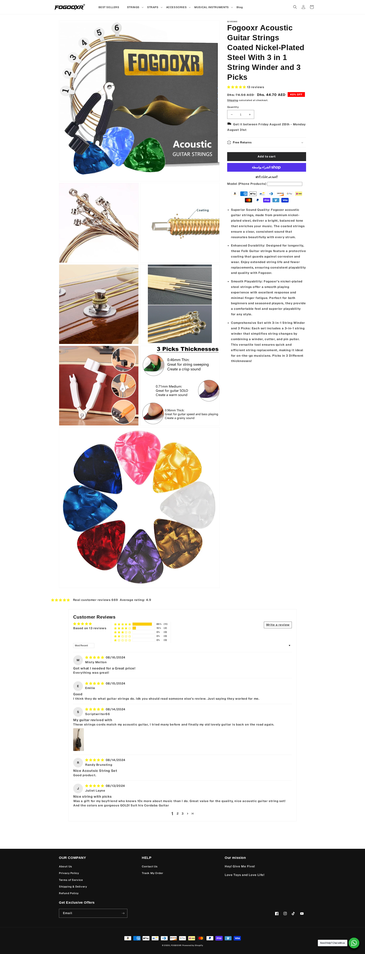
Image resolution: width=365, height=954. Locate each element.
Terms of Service (71, 880)
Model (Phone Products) (246, 184)
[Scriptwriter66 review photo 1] (78, 739)
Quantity (233, 107)
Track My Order (152, 873)
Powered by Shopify (192, 945)
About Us (65, 866)
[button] (135, 7)
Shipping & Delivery (73, 886)
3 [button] (183, 814)
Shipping (232, 100)
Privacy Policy (69, 873)
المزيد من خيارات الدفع (267, 176)
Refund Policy (69, 893)
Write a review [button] (278, 625)
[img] (95, 657)
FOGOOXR (176, 945)
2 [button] (178, 814)
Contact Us (150, 866)
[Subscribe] (123, 913)
